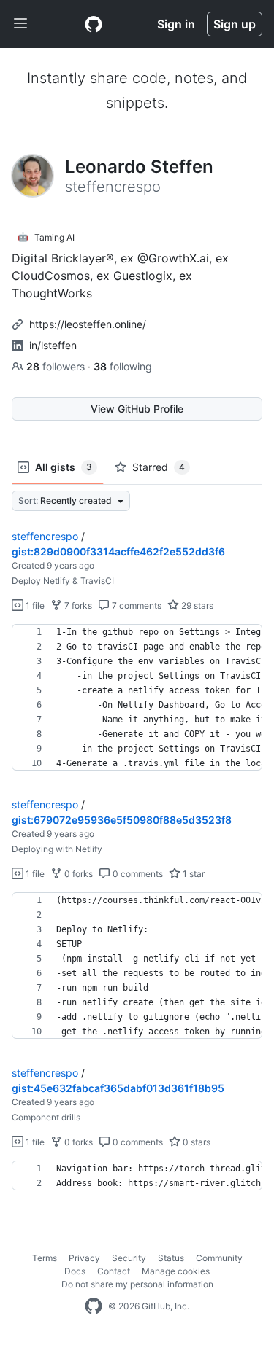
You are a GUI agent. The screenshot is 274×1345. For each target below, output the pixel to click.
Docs (74, 1271)
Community (219, 1257)
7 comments (135, 605)
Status (171, 1257)
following (123, 366)
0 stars (195, 1142)
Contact (113, 1271)
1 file (34, 605)
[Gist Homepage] (93, 24)
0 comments (136, 873)
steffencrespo (45, 536)
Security (129, 1257)
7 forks (77, 605)
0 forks (77, 873)
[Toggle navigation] (20, 24)
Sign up (234, 24)
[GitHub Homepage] (93, 1306)
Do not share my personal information (137, 1284)
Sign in (176, 24)
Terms (44, 1257)
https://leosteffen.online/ (87, 324)
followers (57, 366)
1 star (192, 873)
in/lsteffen (53, 345)
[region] (137, 698)
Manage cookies (176, 1271)
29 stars (196, 605)
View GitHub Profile (137, 408)
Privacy (84, 1257)
